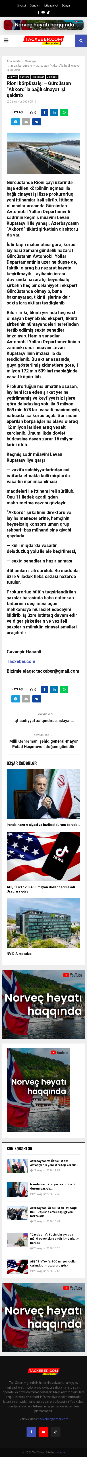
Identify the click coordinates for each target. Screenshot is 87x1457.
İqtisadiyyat (51, 5)
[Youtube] (43, 1432)
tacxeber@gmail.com (53, 1419)
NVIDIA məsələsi (19, 954)
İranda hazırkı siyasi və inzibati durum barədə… (43, 825)
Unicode (60, 1452)
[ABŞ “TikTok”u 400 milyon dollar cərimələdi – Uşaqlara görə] (17, 1267)
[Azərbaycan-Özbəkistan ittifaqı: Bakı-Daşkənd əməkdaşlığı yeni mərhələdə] (17, 1213)
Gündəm (35, 5)
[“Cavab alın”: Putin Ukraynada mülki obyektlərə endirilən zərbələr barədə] (17, 1240)
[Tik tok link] (48, 12)
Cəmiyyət (12, 77)
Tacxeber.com (21, 661)
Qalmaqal (52, 77)
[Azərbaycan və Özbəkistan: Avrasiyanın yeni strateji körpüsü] (17, 1166)
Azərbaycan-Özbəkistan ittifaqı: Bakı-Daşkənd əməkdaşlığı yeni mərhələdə (53, 1212)
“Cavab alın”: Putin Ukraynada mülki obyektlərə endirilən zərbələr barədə (54, 1238)
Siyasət (21, 5)
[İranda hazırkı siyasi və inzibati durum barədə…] (17, 1189)
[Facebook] (31, 1432)
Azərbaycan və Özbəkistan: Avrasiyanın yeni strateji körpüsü (54, 1163)
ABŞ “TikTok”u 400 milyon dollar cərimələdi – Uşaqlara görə (53, 1263)
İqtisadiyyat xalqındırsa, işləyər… (43, 720)
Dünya (66, 5)
